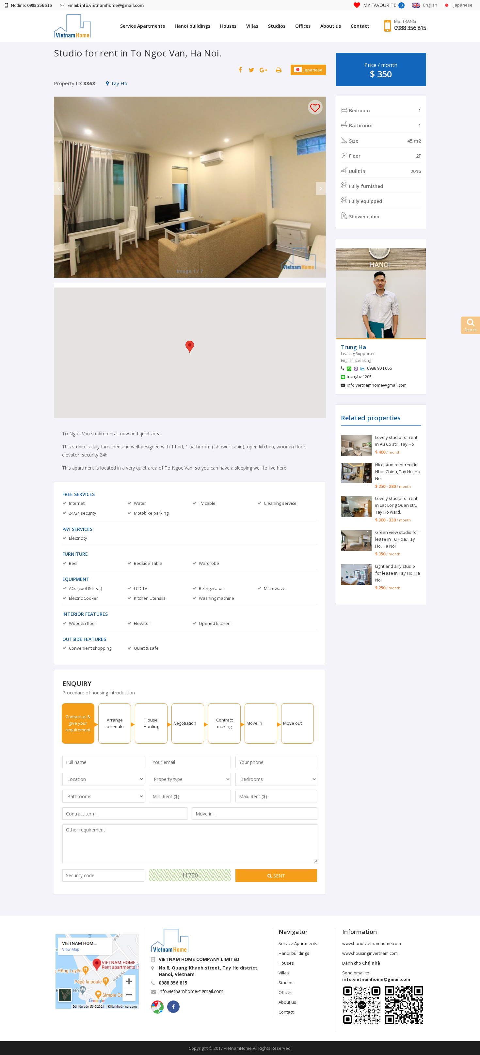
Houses (228, 26)
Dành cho (361, 963)
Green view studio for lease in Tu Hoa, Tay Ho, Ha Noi (396, 539)
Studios (276, 26)
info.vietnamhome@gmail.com (377, 385)
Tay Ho (119, 83)
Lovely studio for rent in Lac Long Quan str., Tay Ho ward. (396, 505)
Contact (360, 26)
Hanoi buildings (192, 26)
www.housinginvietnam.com (370, 953)
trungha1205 (359, 377)
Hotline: (31, 5)
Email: (106, 5)
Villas (252, 26)
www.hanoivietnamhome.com (371, 943)
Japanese (313, 70)
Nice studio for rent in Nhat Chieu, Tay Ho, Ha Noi (397, 471)
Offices (303, 26)
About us (330, 26)
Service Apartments (142, 26)
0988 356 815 (410, 27)
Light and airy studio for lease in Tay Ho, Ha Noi (397, 573)
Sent (279, 876)
